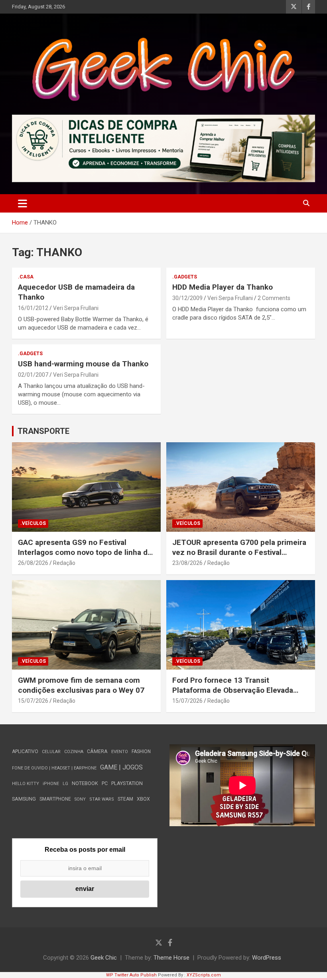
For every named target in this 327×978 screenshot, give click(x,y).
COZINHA (73, 751)
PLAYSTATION (127, 783)
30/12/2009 (187, 298)
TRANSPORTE (43, 431)
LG (65, 783)
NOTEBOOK (85, 783)
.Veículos (33, 523)
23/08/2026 (187, 563)
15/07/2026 (33, 701)
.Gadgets (184, 277)
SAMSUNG (24, 799)
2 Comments (274, 298)
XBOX (143, 799)
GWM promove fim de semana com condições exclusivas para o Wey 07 (81, 685)
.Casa (25, 277)
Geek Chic (104, 957)
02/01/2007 (33, 375)
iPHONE (51, 783)
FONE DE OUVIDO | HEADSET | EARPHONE (54, 768)
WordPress (266, 957)
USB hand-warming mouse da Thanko (83, 363)
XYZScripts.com (204, 975)
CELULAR (51, 751)
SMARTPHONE (55, 799)
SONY (80, 799)
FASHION (141, 751)
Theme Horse (171, 957)
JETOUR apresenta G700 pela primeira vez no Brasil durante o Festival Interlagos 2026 (239, 552)
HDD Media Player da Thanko (222, 287)
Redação (64, 563)
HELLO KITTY (25, 783)
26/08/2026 (33, 563)
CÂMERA (97, 751)
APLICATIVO (25, 751)
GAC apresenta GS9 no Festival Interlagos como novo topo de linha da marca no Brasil (85, 552)
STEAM (125, 799)
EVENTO (119, 751)
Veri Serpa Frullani (75, 308)
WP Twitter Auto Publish (131, 975)
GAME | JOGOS (121, 767)
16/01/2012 (33, 308)
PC (105, 783)
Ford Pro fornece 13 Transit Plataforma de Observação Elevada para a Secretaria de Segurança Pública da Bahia (232, 695)
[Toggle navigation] (22, 203)
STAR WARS (101, 799)
